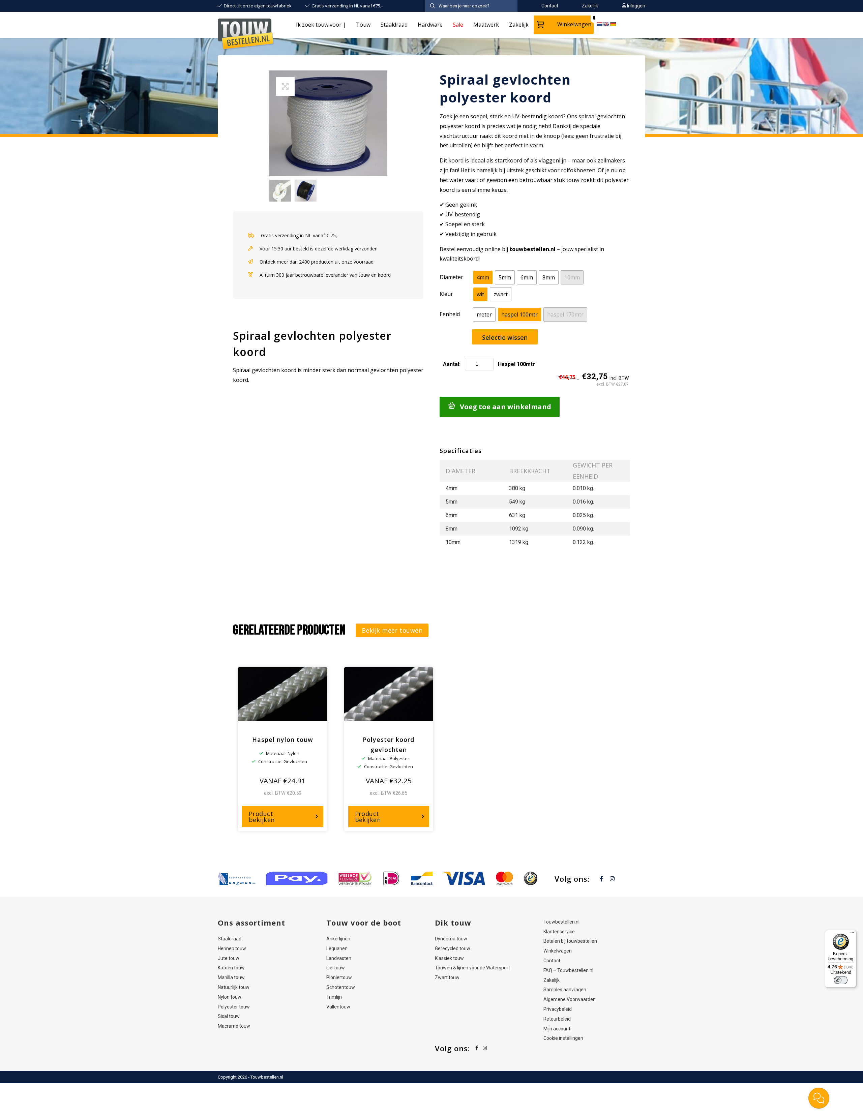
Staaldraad (394, 24)
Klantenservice (559, 931)
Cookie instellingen (563, 1038)
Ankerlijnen (338, 938)
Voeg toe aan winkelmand (505, 406)
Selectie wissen (505, 337)
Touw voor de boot (363, 922)
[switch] (840, 980)
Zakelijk (519, 24)
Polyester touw (234, 1006)
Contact (551, 960)
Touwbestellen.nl (561, 922)
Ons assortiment (251, 922)
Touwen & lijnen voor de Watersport (472, 967)
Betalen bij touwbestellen (570, 941)
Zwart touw (447, 977)
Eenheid (450, 314)
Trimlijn (334, 997)
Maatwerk (486, 24)
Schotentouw (340, 987)
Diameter (451, 277)
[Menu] (852, 934)
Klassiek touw (449, 958)
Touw (363, 24)
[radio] (483, 277)
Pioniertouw (339, 977)
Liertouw (335, 967)
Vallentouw (338, 1006)
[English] (606, 24)
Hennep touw (232, 948)
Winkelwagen (574, 24)
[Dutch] (599, 24)
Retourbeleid (557, 1019)
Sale (458, 24)
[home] (246, 35)
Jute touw (228, 958)
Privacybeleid (557, 1009)
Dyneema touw (451, 938)
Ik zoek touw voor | (321, 24)
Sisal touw (229, 1016)
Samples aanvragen (564, 989)
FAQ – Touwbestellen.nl (568, 970)
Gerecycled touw (452, 948)
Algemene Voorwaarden (569, 999)
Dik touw (453, 922)
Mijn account (556, 1028)
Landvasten (338, 958)
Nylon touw (229, 997)
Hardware (430, 24)
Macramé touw (234, 1026)
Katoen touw (231, 967)
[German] (613, 24)
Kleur (446, 294)
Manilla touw (231, 977)
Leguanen (337, 948)
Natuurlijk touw (233, 987)
